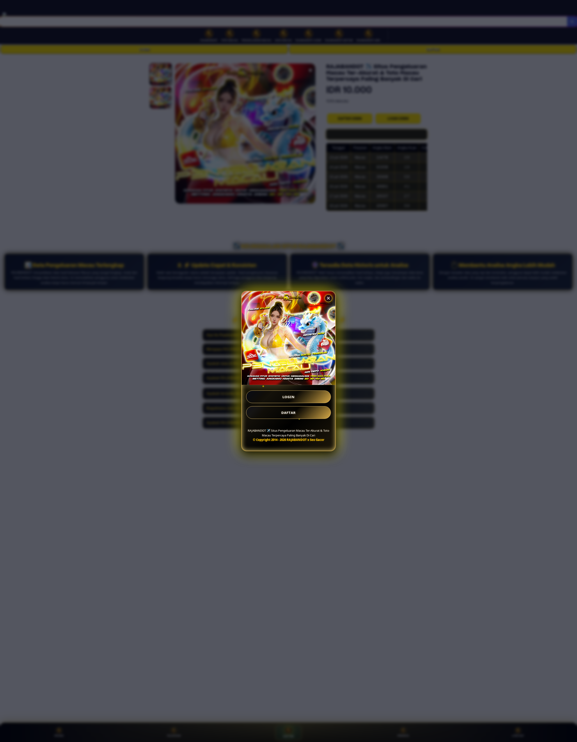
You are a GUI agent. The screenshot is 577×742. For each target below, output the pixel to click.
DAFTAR (288, 412)
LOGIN (288, 397)
